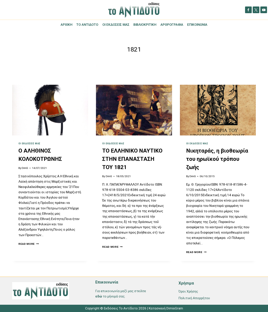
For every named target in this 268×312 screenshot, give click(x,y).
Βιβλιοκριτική (144, 25)
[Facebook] (248, 9)
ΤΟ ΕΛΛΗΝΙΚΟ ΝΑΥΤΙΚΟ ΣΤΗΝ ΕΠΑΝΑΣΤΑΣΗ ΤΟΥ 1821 (132, 158)
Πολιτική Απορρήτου (194, 298)
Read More (28, 243)
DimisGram (174, 308)
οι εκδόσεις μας (29, 143)
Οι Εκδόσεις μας (115, 25)
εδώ (98, 296)
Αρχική (66, 25)
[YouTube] (263, 9)
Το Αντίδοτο (87, 25)
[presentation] (50, 110)
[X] (256, 9)
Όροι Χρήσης (188, 291)
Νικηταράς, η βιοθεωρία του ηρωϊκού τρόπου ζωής (217, 158)
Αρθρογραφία (171, 25)
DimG (25, 167)
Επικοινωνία (197, 25)
